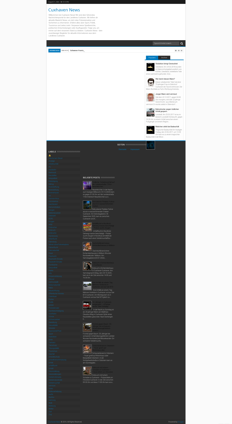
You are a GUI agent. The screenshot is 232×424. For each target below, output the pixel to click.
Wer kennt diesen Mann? (165, 79)
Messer (51, 279)
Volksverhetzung (55, 391)
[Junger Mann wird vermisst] (150, 97)
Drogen (51, 221)
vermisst (52, 386)
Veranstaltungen (55, 374)
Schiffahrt (52, 314)
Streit (51, 340)
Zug (50, 414)
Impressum (135, 149)
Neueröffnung (54, 291)
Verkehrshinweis (55, 377)
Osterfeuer (53, 296)
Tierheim (52, 343)
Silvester (52, 328)
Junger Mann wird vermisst (166, 94)
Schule (51, 316)
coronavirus (53, 201)
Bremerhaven (54, 193)
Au (50, 167)
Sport (51, 334)
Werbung (52, 406)
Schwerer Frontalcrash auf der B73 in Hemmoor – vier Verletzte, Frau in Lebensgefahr (95, 128)
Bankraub (52, 172)
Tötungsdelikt (54, 348)
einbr (50, 224)
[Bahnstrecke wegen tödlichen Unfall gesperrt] (150, 112)
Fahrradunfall (54, 250)
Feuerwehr (53, 256)
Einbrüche (52, 233)
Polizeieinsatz (54, 308)
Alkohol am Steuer (56, 158)
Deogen (51, 210)
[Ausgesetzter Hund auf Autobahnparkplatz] (150, 145)
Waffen (51, 397)
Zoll (50, 412)
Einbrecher (53, 227)
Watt (50, 403)
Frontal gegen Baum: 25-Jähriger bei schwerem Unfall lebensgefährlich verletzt (102, 327)
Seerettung (53, 322)
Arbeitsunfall (53, 164)
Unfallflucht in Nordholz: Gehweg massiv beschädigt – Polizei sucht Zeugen (103, 225)
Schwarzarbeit (54, 319)
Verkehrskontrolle (55, 380)
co (50, 196)
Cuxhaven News (64, 10)
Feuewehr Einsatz (55, 262)
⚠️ (50, 155)
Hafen (51, 270)
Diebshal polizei (54, 213)
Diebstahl (52, 216)
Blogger (181, 422)
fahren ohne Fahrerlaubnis (59, 244)
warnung (52, 400)
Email (134, 67)
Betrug (51, 184)
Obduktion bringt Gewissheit (167, 64)
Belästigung (53, 181)
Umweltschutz (54, 357)
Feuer (51, 253)
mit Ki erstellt (53, 282)
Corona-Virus (54, 198)
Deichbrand (53, 204)
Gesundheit (53, 268)
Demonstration (54, 207)
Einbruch (52, 230)
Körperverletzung (55, 276)
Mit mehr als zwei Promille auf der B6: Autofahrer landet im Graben (63, 128)
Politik (51, 302)
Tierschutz (53, 345)
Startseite (122, 149)
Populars (152, 58)
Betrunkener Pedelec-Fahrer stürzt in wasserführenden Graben (103, 204)
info (50, 273)
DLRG (51, 219)
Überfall (51, 354)
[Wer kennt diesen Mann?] (150, 82)
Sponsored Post (55, 331)
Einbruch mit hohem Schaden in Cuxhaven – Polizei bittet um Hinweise (102, 370)
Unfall (51, 363)
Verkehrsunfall (54, 383)
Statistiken (53, 337)
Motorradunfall (54, 285)
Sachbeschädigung (56, 311)
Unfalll (51, 368)
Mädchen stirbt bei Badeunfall (167, 127)
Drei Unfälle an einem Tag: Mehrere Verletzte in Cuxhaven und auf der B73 (102, 284)
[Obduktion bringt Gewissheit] (150, 67)
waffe (51, 394)
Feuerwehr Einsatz (56, 259)
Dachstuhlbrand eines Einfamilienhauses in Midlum (103, 244)
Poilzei (51, 299)
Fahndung (52, 242)
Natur (51, 288)
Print (125, 67)
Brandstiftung (54, 187)
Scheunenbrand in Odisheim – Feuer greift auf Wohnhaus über (103, 348)
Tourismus (53, 351)
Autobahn (52, 170)
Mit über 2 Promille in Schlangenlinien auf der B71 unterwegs (123, 128)
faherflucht (53, 239)
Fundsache (53, 265)
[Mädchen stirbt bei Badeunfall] (150, 130)
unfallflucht (53, 366)
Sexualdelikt (53, 325)
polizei (51, 305)
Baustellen (53, 175)
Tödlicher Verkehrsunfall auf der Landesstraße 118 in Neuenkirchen (103, 184)
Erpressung (53, 236)
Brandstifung (54, 190)
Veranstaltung (54, 371)
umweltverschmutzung (57, 360)
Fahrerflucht (53, 247)
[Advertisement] (101, 158)
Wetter (51, 409)
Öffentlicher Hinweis (56, 293)
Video (51, 389)
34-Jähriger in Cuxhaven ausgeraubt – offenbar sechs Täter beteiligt (101, 304)
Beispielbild (53, 178)
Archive (164, 58)
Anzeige (52, 161)
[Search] (182, 43)
